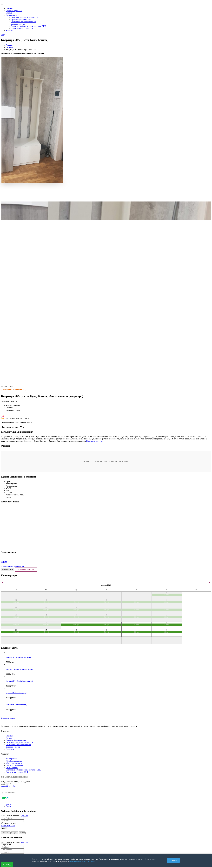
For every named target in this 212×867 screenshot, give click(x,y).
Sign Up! (24, 816)
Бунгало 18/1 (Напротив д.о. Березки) (19, 657)
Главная (9, 8)
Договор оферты (18, 24)
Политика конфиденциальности (24, 17)
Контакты (10, 30)
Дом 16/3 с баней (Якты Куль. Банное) (19, 669)
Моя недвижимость (14, 763)
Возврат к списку (8, 718)
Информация (11, 15)
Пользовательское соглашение (23, 22)
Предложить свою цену (25, 569)
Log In (8, 804)
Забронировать (7, 569)
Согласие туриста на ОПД (22, 28)
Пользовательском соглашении (82, 861)
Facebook (5, 833)
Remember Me (9, 823)
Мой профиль (11, 759)
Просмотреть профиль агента (13, 566)
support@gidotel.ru (8, 786)
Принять (173, 860)
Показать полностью (95, 441)
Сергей (4, 562)
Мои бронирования (14, 761)
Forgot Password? (8, 826)
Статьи (9, 13)
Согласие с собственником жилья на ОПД (28, 26)
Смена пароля (12, 768)
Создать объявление (14, 765)
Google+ (14, 833)
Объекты (9, 47)
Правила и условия (14, 11)
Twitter (22, 833)
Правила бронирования (21, 19)
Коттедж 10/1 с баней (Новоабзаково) (19, 681)
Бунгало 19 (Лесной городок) (16, 693)
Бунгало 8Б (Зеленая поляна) (16, 705)
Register (9, 806)
